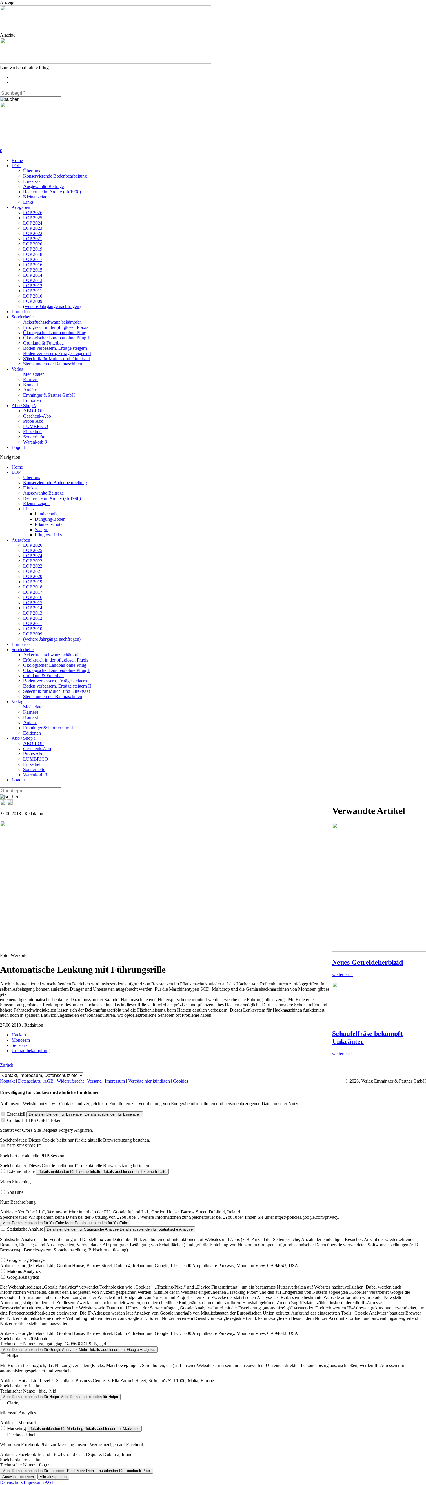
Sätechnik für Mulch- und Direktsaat (56, 358)
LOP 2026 (32, 212)
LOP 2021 (32, 238)
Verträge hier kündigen (149, 1080)
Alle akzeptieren (53, 1477)
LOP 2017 (32, 259)
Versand (94, 1080)
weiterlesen (342, 974)
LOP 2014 (32, 275)
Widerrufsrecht (70, 1080)
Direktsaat (32, 181)
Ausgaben (21, 207)
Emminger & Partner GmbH (49, 395)
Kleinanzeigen (36, 196)
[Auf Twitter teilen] (10, 803)
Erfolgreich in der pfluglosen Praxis (55, 327)
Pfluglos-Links (48, 534)
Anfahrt (30, 389)
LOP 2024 (32, 223)
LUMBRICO (35, 426)
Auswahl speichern (18, 1477)
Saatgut (41, 529)
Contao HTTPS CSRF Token (34, 1120)
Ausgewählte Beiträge (43, 186)
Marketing (16, 1428)
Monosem (21, 1040)
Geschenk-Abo (37, 415)
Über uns (31, 170)
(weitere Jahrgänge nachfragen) (52, 306)
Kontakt (30, 384)
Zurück (6, 1065)
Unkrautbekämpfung (31, 1050)
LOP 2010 (32, 296)
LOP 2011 (32, 290)
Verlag (17, 369)
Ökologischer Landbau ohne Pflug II (56, 337)
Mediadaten (34, 374)
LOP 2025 (32, 217)
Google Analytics (23, 1277)
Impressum (115, 1080)
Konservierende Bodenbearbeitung (55, 176)
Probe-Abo (33, 421)
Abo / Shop (24, 405)
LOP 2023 (32, 228)
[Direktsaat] (105, 29)
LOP (16, 165)
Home (17, 160)
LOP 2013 (32, 280)
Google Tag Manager (26, 1260)
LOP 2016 (32, 264)
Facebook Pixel (21, 1434)
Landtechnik (46, 513)
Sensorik (20, 1045)
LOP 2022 (32, 233)
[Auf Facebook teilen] (3, 803)
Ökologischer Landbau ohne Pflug (54, 332)
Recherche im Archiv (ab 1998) (52, 191)
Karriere (30, 379)
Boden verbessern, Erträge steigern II (57, 353)
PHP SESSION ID (24, 1145)
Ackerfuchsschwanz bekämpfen (52, 322)
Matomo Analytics (24, 1271)
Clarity (13, 1402)
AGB (48, 1080)
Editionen (32, 400)
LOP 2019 (32, 249)
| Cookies (179, 1080)
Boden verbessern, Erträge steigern (55, 348)
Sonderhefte (23, 316)
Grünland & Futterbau (43, 342)
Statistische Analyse (25, 1229)
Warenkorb (35, 442)
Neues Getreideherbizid (367, 962)
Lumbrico (21, 311)
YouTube (15, 1192)
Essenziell (16, 1114)
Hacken (19, 1034)
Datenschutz (29, 1080)
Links (28, 202)
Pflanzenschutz (48, 524)
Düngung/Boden (50, 519)
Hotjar (13, 1355)
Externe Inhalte (21, 1171)
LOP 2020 (32, 243)
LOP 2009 (32, 301)
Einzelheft (32, 431)
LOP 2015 (32, 269)
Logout (18, 447)
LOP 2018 (32, 254)
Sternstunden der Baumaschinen (52, 363)
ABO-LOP (33, 410)
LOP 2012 (32, 285)
